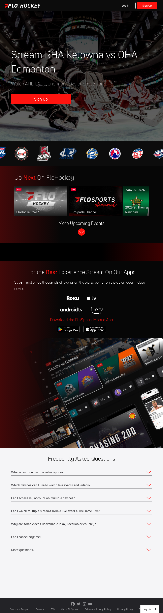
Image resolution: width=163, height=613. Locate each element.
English (147, 609)
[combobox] (149, 609)
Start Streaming (40, 205)
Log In (126, 5)
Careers (40, 609)
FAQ (52, 609)
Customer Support (20, 609)
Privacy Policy (125, 609)
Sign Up (147, 5)
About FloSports (69, 609)
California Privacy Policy (98, 609)
